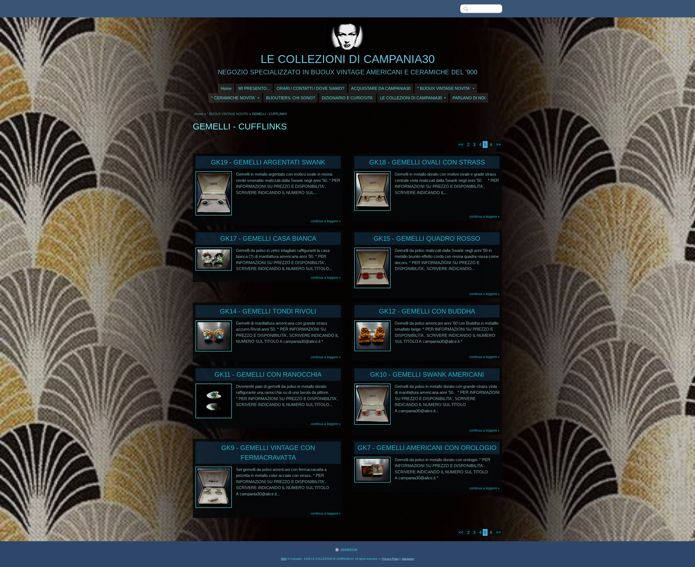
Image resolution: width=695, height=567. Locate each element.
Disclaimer (408, 558)
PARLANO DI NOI (469, 98)
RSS (284, 558)
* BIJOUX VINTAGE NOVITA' (443, 88)
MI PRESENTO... (254, 88)
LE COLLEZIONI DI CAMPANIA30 (348, 59)
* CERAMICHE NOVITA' (233, 98)
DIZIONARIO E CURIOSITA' (347, 98)
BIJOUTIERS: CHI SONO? (290, 98)
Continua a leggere (324, 221)
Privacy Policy (390, 558)
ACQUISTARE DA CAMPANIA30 (380, 88)
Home (226, 88)
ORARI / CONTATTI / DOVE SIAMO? (310, 88)
